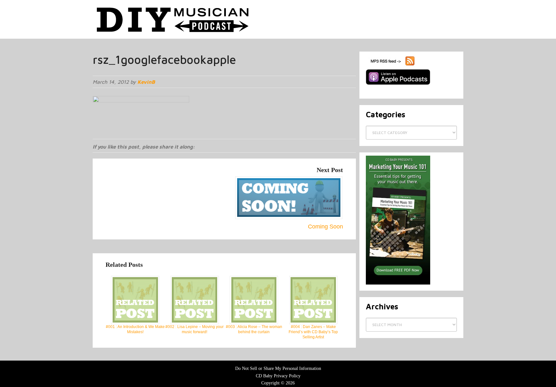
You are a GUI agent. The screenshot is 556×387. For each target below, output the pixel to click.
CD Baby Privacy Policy (278, 375)
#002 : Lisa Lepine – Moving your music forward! (194, 329)
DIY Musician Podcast (173, 19)
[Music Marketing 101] (398, 283)
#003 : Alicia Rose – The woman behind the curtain (254, 329)
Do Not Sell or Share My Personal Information (278, 368)
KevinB (146, 82)
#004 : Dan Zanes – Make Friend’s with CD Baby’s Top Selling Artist (313, 331)
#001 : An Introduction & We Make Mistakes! (135, 329)
